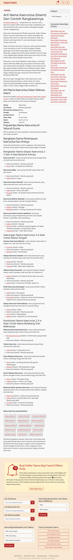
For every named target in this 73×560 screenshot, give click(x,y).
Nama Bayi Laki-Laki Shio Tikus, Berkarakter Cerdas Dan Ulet (59, 49)
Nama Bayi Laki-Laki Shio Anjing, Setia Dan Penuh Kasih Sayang (58, 76)
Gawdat (9, 266)
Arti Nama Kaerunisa (10, 22)
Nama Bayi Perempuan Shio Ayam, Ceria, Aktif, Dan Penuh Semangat (59, 99)
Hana (8, 362)
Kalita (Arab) (37, 430)
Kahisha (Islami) (37, 421)
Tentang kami (42, 556)
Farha (8, 314)
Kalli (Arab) (22, 434)
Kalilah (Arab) (10, 430)
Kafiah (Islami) (24, 416)
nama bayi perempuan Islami (26, 97)
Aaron (8, 379)
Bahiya (8, 316)
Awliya (8, 262)
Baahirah (9, 396)
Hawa (8, 190)
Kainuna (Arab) (10, 425)
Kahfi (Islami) (9, 421)
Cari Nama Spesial (54, 541)
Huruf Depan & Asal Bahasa (53, 547)
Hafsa (8, 398)
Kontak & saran (29, 556)
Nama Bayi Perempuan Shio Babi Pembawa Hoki (59, 70)
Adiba (8, 178)
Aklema (9, 276)
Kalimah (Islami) (24, 430)
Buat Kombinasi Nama (53, 544)
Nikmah (9, 252)
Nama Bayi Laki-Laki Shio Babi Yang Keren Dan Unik (58, 63)
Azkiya (8, 310)
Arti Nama (7, 10)
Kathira (9, 224)
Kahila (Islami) (23, 421)
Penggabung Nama (53, 537)
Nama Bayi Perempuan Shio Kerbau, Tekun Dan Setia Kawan (59, 42)
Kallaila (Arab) (10, 434)
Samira (9, 226)
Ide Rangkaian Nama (53, 534)
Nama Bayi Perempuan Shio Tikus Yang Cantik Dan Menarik (59, 56)
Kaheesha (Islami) (38, 416)
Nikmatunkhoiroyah (13, 336)
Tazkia (8, 350)
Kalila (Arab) (39, 425)
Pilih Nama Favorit (53, 531)
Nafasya (9, 367)
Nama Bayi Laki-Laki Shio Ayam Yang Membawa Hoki (58, 92)
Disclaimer (18, 556)
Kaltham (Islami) (35, 434)
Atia (7, 166)
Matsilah (9, 209)
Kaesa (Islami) (10, 416)
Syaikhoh (9, 231)
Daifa (8, 293)
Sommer (9, 247)
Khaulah (9, 193)
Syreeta (9, 403)
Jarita (8, 283)
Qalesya (9, 381)
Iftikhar (9, 207)
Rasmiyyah (10, 297)
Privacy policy (54, 556)
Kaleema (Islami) (25, 425)
